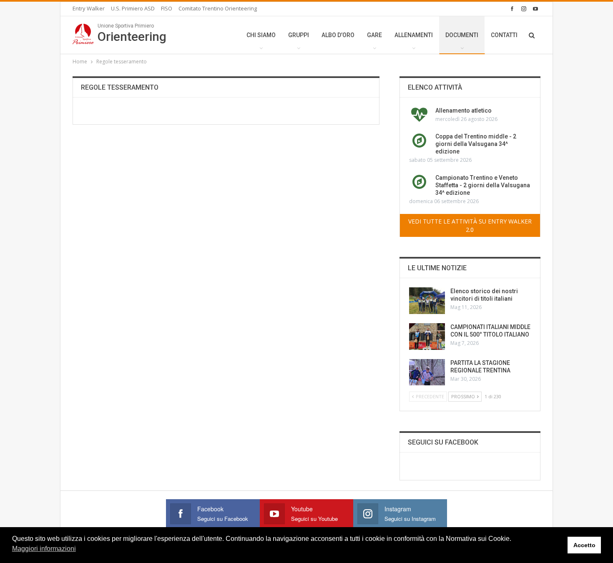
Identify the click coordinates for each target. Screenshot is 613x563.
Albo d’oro (338, 35)
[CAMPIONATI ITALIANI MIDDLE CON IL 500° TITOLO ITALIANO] (427, 336)
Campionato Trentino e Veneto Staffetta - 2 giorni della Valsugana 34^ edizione (482, 185)
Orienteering (132, 33)
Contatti (504, 35)
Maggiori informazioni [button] (44, 548)
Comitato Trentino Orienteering (217, 8)
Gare (374, 35)
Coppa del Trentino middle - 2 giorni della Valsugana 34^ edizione (475, 144)
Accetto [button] (584, 545)
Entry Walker (89, 8)
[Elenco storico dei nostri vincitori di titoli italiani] (427, 300)
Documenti (461, 35)
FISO (166, 8)
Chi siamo (261, 35)
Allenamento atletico (463, 110)
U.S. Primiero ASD (133, 8)
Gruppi (298, 35)
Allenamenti (413, 35)
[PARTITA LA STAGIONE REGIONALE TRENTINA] (427, 372)
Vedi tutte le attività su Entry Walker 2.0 (470, 225)
